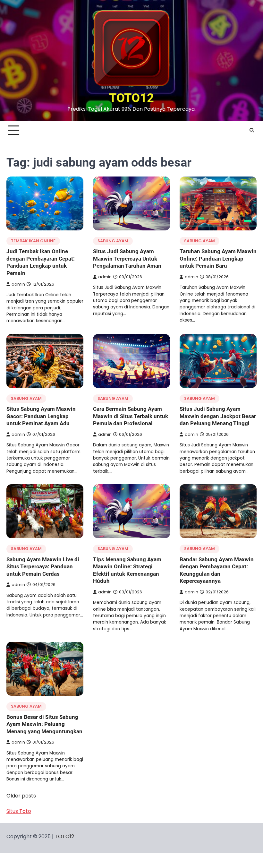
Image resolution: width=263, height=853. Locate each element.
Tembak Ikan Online (33, 241)
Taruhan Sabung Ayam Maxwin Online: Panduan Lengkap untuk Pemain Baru (218, 258)
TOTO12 (131, 98)
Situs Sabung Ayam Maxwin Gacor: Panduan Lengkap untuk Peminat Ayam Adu (41, 416)
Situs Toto (18, 811)
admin (18, 284)
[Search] (252, 130)
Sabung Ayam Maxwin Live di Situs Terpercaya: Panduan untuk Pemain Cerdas (42, 566)
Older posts (21, 795)
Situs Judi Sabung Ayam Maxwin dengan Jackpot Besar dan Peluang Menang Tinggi (218, 416)
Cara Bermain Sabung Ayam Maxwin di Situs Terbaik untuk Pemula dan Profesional (130, 416)
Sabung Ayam (113, 241)
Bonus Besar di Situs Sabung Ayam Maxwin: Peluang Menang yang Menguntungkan (44, 724)
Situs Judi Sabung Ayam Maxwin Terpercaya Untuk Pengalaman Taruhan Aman (127, 258)
